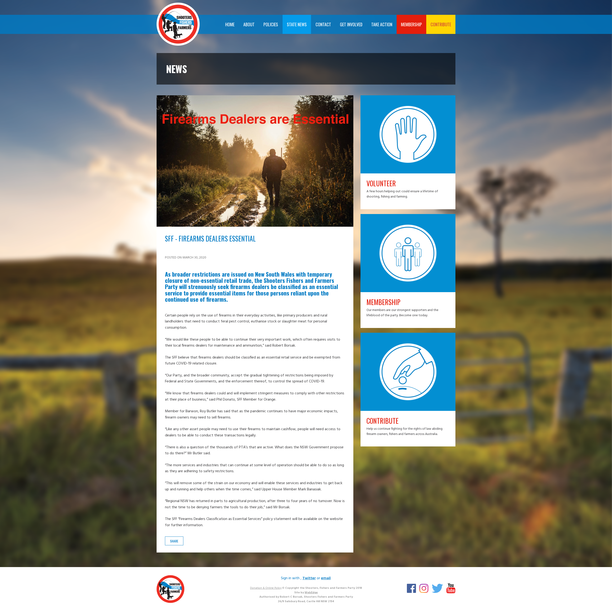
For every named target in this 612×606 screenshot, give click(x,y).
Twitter (309, 578)
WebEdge (311, 592)
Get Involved (351, 24)
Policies (270, 24)
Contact (323, 24)
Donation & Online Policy (266, 588)
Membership (411, 24)
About (249, 24)
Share (174, 540)
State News (297, 24)
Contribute (441, 24)
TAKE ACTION (381, 24)
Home (230, 24)
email (326, 578)
